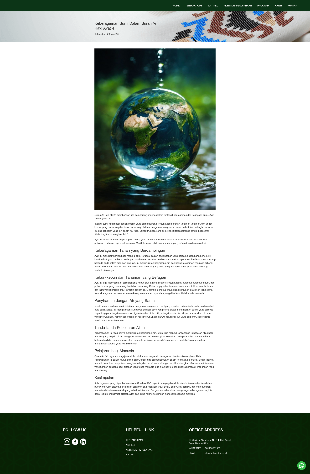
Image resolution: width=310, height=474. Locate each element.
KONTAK (292, 5)
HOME (176, 5)
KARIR (278, 5)
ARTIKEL (213, 5)
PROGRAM (263, 5)
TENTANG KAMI (193, 5)
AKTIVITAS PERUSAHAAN (238, 5)
